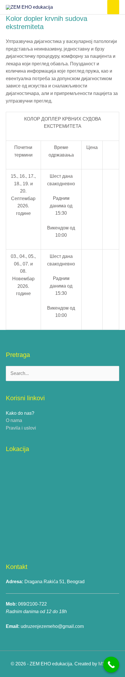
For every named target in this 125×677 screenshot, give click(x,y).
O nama (14, 420)
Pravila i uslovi (21, 427)
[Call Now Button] (111, 665)
